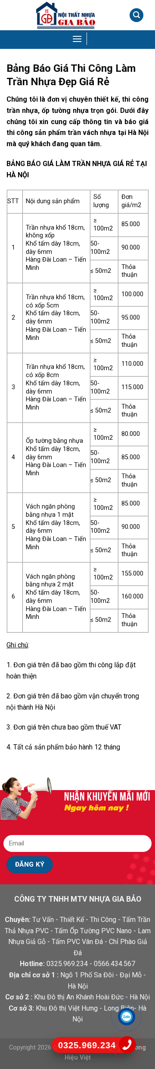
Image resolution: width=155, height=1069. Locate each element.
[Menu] (77, 38)
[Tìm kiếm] (136, 15)
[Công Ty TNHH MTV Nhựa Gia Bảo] (65, 15)
